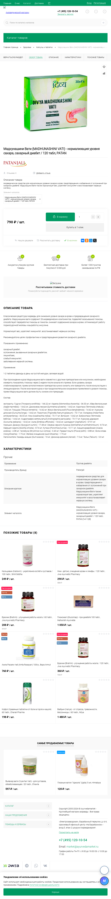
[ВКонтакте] (82, 240)
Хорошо (55, 892)
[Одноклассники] (86, 240)
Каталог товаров (17, 37)
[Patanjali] (15, 164)
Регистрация (100, 3)
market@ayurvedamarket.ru (82, 846)
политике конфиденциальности (44, 885)
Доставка (39, 3)
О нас (17, 3)
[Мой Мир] (90, 240)
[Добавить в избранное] (104, 67)
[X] (95, 240)
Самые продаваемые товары (55, 743)
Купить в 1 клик (74, 227)
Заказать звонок (65, 14)
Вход (89, 3)
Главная (7, 3)
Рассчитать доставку (50, 240)
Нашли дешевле (25, 240)
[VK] (104, 870)
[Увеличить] (55, 104)
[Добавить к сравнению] (104, 73)
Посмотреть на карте (69, 832)
